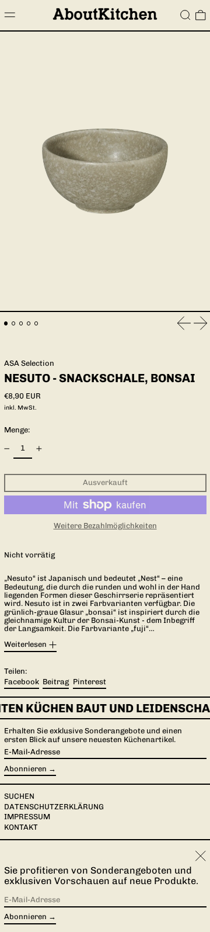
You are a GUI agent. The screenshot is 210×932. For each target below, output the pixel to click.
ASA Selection (29, 363)
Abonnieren (25, 768)
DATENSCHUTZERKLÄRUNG (54, 806)
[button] (185, 15)
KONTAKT (21, 827)
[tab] (6, 323)
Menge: (17, 429)
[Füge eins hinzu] (39, 448)
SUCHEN (19, 796)
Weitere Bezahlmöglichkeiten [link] (105, 526)
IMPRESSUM (27, 816)
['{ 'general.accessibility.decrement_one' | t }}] (6, 448)
